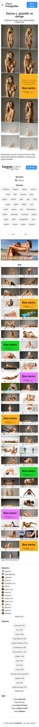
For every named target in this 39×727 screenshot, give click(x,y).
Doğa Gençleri (19, 702)
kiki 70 (7, 586)
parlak (5, 214)
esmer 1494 (19, 634)
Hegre (11, 5)
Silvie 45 (8, 592)
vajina (23, 224)
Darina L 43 (9, 598)
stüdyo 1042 (19, 656)
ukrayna (15, 189)
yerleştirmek (23, 219)
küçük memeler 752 (19, 687)
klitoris (24, 204)
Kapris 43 (8, 595)
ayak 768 (19, 683)
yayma (14, 209)
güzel (6, 219)
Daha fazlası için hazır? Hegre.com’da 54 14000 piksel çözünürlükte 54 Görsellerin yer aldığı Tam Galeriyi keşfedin (18, 156)
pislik (14, 219)
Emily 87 (8, 580)
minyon (33, 189)
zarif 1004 (19, 660)
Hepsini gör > (19, 616)
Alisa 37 (8, 604)
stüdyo (4, 199)
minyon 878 (19, 669)
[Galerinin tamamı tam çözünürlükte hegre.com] (10, 128)
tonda (6, 209)
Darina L (21, 180)
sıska (8, 194)
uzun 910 (19, 665)
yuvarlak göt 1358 (19, 647)
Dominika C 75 (10, 583)
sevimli (13, 199)
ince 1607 (19, 630)
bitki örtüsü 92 (10, 574)
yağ (28, 199)
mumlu (14, 224)
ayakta (34, 214)
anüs (35, 199)
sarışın (24, 189)
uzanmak (24, 214)
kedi (15, 194)
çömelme (14, 214)
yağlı (21, 199)
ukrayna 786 (19, 678)
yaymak (23, 194)
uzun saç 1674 (19, 625)
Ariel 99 (7, 571)
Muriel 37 (8, 607)
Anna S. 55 (9, 589)
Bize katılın (32, 4)
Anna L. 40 (8, 601)
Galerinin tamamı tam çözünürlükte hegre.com (19, 21)
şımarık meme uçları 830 (19, 674)
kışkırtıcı (32, 224)
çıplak (8, 204)
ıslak (31, 194)
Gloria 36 (8, 613)
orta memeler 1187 (19, 652)
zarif (33, 219)
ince (31, 204)
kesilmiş (6, 189)
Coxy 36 (8, 610)
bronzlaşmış (31, 209)
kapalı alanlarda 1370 (19, 643)
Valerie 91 (8, 577)
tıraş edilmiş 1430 (19, 638)
